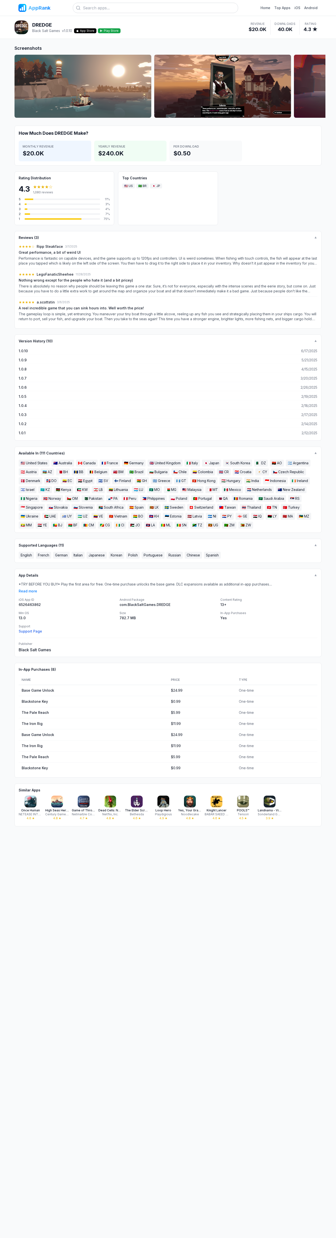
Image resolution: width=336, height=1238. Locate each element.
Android (311, 8)
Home (265, 8)
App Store (87, 31)
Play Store (111, 31)
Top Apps (282, 8)
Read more (28, 591)
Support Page (30, 631)
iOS (297, 8)
